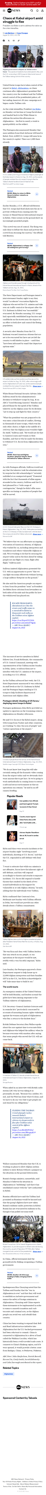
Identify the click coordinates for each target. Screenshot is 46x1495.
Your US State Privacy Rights (12, 1482)
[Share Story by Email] (13, 40)
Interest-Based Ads (13, 1484)
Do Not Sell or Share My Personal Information (27, 1486)
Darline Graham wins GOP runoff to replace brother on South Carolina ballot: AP (23, 4)
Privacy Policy (29, 1479)
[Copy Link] (18, 40)
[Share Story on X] (8, 40)
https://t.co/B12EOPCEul (22, 1129)
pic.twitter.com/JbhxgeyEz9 (24, 1132)
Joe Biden (36, 108)
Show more (37, 386)
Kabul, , (20, 88)
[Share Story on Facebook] (4, 40)
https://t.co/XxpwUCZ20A (23, 620)
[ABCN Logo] (13, 10)
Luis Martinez (9, 33)
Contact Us (22, 1489)
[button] (4, 10)
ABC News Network (17, 1479)
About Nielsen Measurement (29, 1484)
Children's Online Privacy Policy (32, 1482)
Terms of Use (7, 1486)
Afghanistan (23, 88)
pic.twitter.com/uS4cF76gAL (24, 622)
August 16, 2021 (18, 627)
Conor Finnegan (22, 33)
